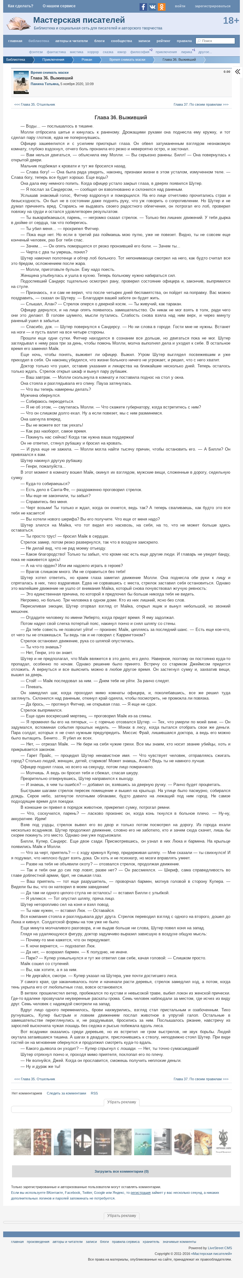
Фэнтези (36, 52)
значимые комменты (179, 1242)
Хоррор (93, 52)
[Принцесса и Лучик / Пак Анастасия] (203, 1154)
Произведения (38, 1242)
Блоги (99, 41)
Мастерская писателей (79, 20)
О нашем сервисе (59, 6)
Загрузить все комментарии (122, 1171)
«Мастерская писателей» (211, 1254)
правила (184, 41)
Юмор (121, 52)
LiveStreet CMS (220, 1248)
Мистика (76, 52)
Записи (144, 41)
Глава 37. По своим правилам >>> (201, 104)
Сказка (108, 52)
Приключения (166, 52)
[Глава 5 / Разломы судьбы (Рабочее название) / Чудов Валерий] (62, 1154)
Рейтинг (164, 41)
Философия (139, 52)
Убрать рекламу (121, 1102)
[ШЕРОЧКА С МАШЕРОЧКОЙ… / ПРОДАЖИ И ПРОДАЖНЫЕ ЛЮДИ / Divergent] (102, 1154)
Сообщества (121, 41)
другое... (205, 52)
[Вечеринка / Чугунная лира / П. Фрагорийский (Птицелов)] (223, 1154)
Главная (17, 1242)
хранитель (151, 1242)
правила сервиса (126, 1242)
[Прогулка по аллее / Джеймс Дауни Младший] (22, 1154)
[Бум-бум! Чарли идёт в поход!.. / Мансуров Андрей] (183, 1154)
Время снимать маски (50, 72)
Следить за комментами (66, 1093)
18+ (231, 20)
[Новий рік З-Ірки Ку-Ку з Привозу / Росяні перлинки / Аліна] (143, 1154)
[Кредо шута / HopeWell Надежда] (42, 1154)
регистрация (141, 1192)
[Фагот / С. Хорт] (122, 1154)
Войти (180, 6)
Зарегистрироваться (212, 6)
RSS (94, 1093)
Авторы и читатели (68, 1242)
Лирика (186, 52)
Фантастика (56, 52)
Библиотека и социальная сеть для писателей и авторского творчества (98, 28)
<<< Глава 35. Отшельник (34, 104)
